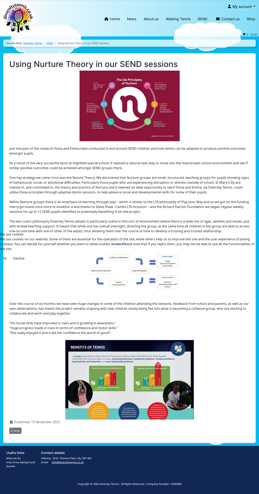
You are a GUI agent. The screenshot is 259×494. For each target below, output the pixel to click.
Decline (18, 258)
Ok (5, 258)
